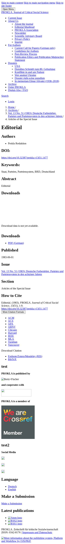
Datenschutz (45, 532)
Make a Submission (11, 503)
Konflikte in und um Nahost (29, 72)
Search (4, 95)
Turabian (12, 342)
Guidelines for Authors (27, 51)
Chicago (12, 329)
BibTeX (12, 359)
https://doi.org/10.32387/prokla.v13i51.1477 (24, 157)
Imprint (18, 42)
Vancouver (13, 345)
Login (11, 101)
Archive (12, 84)
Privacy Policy (22, 39)
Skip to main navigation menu (39, 2)
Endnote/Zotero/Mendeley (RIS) (25, 356)
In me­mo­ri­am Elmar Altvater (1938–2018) (37, 81)
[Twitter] (3, 465)
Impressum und (30, 532)
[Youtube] (3, 472)
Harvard (12, 332)
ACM (11, 317)
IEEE (11, 335)
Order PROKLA (17, 87)
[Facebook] (3, 458)
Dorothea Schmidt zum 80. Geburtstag (35, 69)
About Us (13, 21)
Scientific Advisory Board (28, 36)
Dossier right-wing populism (30, 78)
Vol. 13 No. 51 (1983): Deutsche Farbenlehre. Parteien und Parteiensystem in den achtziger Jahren (35, 115)
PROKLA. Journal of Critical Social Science (24, 12)
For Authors (14, 45)
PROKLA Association (26, 30)
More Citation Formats (13, 312)
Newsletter (20, 33)
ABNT (12, 326)
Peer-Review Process (26, 54)
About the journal (24, 24)
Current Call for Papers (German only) (35, 48)
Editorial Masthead (24, 27)
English (12, 489)
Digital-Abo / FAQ (18, 90)
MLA (11, 338)
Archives (13, 110)
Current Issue (15, 18)
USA (17, 66)
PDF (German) (16, 243)
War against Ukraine (25, 75)
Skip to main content (12, 2)
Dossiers (12, 63)
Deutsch (12, 486)
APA (10, 323)
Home (11, 107)
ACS (10, 320)
